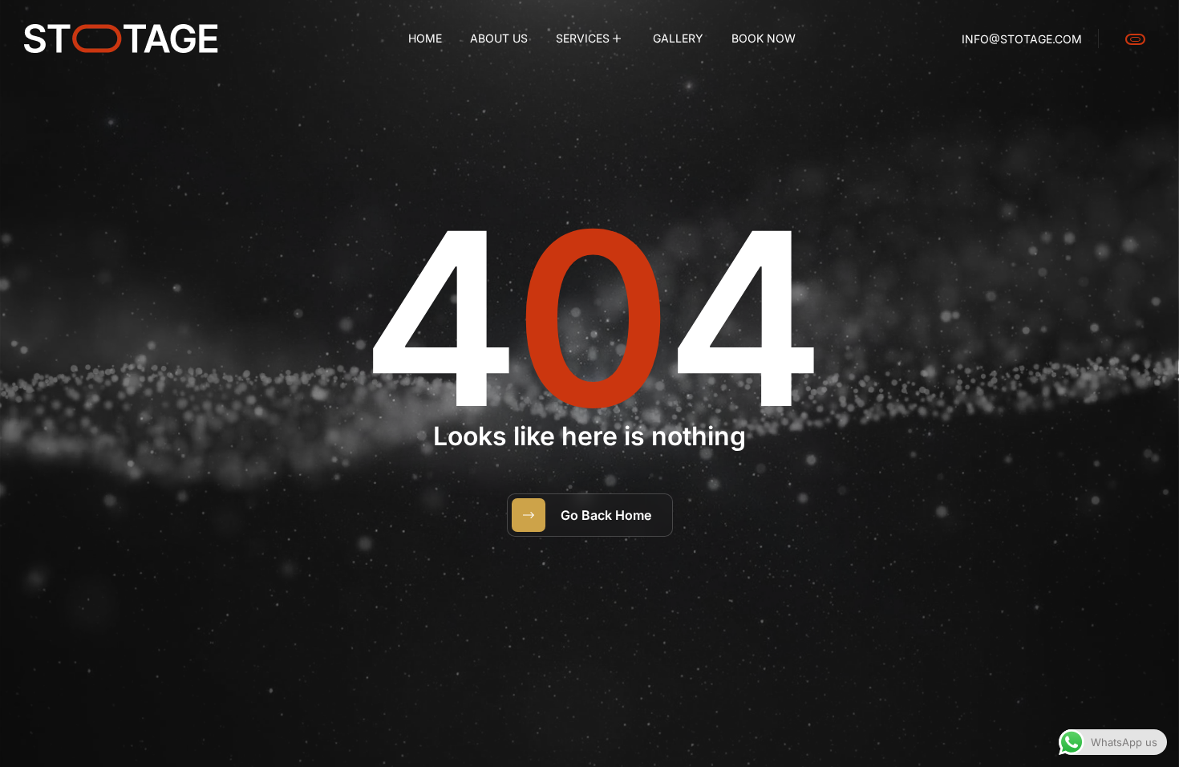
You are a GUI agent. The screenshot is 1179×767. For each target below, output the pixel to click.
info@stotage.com (1022, 39)
